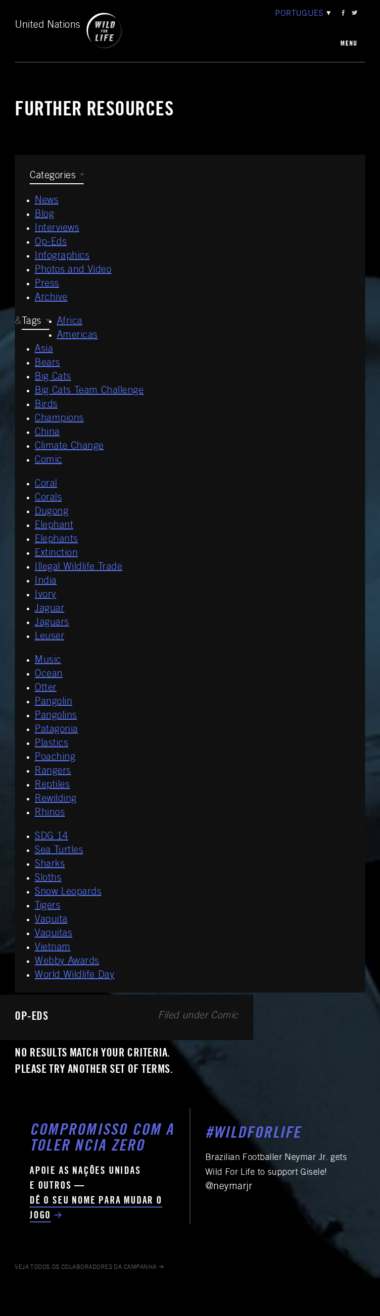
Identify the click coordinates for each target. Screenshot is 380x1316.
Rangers (53, 772)
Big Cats (53, 377)
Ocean (49, 675)
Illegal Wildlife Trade (78, 568)
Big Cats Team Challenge (89, 391)
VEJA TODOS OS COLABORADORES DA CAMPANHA (86, 1267)
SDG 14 (51, 837)
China (47, 433)
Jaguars (52, 623)
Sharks (50, 865)
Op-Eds (51, 243)
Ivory (45, 595)
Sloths (48, 879)
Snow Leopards (68, 892)
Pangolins (56, 716)
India (46, 581)
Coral (46, 484)
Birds (46, 405)
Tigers (47, 906)
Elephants (56, 540)
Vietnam (53, 948)
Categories (53, 176)
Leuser (49, 637)
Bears (47, 363)
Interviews (57, 229)
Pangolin (53, 702)
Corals (48, 498)
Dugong (51, 512)
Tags (32, 322)
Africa (70, 322)
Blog (44, 215)
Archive (51, 298)
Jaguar (49, 609)
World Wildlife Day (74, 976)
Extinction (56, 554)
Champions (59, 419)
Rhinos (50, 813)
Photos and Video (73, 270)
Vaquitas (53, 934)
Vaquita (51, 920)
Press (47, 284)
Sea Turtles (59, 851)
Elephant (54, 526)
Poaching (55, 758)
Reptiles (52, 785)
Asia (44, 350)
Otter (46, 688)
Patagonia (56, 730)
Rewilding (56, 799)
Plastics (51, 744)
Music (48, 661)
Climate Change (69, 447)
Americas (77, 336)
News (46, 201)
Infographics (62, 257)
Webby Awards (67, 962)
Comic (48, 461)
